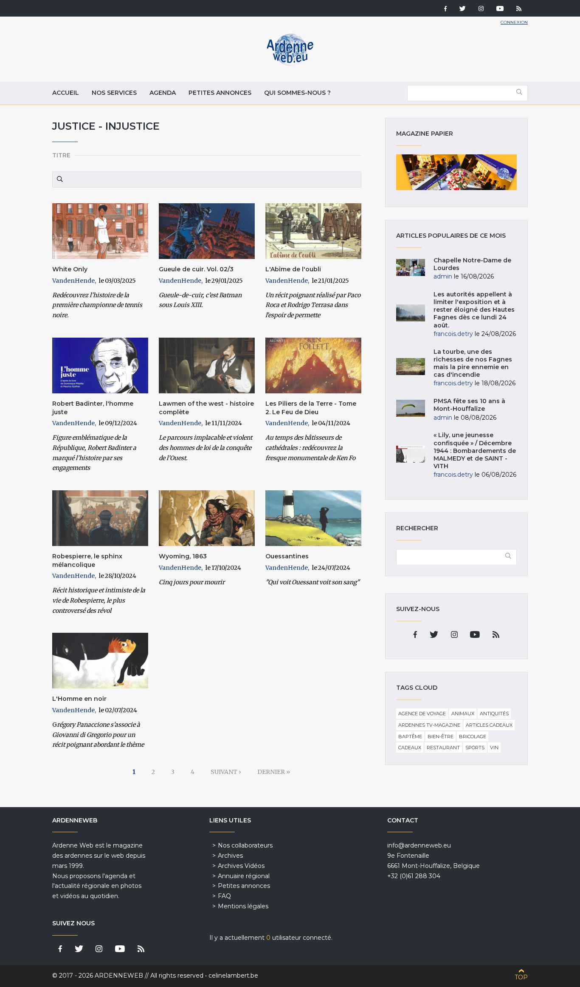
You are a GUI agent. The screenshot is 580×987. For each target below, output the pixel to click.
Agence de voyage (422, 714)
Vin (494, 748)
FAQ (224, 896)
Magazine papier (456, 172)
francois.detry (453, 334)
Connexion (514, 22)
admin (443, 276)
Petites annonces (220, 93)
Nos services (114, 93)
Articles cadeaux (489, 725)
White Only (69, 269)
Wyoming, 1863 (183, 556)
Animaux (462, 714)
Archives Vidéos (241, 866)
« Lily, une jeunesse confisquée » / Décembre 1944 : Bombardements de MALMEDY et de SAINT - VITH (475, 450)
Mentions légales (243, 906)
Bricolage (472, 737)
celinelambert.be (233, 975)
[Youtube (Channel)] (500, 9)
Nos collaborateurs (245, 845)
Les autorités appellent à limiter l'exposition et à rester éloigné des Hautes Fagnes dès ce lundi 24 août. (474, 309)
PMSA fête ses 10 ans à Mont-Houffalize (469, 404)
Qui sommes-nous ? (297, 93)
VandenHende (73, 280)
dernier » (273, 772)
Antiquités (494, 714)
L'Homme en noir (79, 699)
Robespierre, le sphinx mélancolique (87, 560)
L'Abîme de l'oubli (293, 269)
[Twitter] (462, 9)
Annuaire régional (244, 876)
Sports (474, 748)
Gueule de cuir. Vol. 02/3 (196, 269)
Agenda (162, 93)
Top (521, 977)
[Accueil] (290, 64)
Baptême (410, 737)
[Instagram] (481, 9)
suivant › (226, 772)
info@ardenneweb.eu (419, 845)
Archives (230, 855)
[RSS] (519, 9)
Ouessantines (287, 556)
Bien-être (440, 737)
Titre (61, 155)
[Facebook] (445, 9)
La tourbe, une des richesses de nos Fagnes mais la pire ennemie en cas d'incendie (473, 363)
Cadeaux (409, 748)
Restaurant (443, 748)
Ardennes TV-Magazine (429, 725)
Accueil (65, 93)
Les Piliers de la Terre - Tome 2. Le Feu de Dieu (310, 408)
